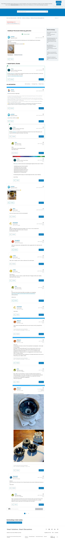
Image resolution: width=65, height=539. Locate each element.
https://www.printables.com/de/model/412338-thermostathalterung (23, 293)
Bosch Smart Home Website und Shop (14, 532)
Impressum (26, 536)
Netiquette (45, 536)
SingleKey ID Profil (47, 532)
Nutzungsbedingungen (32, 536)
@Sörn (17, 163)
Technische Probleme (50, 41)
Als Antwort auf (15, 71)
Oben (57, 537)
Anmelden (56, 532)
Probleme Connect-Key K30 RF (51, 52)
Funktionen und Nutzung (51, 34)
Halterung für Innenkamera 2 (51, 57)
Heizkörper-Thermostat (18, 54)
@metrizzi (12, 73)
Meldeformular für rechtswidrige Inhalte (14, 522)
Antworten (41, 59)
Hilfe (53, 532)
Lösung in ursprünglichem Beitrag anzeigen (15, 75)
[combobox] (32, 11)
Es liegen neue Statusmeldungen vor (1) (13, 23)
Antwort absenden (39, 509)
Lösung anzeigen (26, 34)
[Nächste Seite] (29, 513)
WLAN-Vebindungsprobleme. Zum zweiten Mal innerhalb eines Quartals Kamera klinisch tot (52, 39)
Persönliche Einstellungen (58, 6)
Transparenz (26, 537)
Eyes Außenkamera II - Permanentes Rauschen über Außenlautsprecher (51, 46)
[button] (58, 2)
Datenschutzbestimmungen (39, 536)
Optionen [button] (43, 36)
